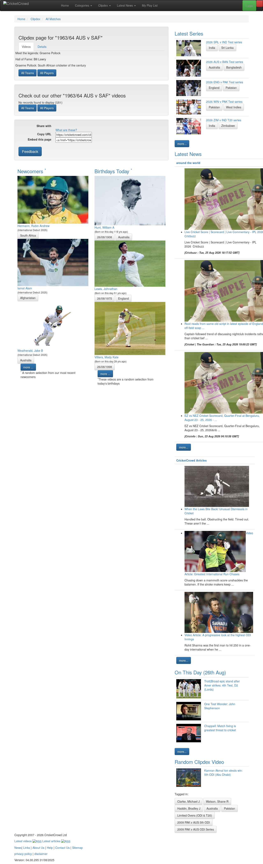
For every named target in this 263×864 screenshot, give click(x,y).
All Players (47, 73)
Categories (82, 5)
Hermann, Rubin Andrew (33, 226)
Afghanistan (28, 298)
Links (26, 848)
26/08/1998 (104, 367)
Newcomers (31, 171)
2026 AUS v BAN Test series (224, 62)
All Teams (27, 73)
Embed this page (39, 139)
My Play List (150, 5)
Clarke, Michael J (188, 801)
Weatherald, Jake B (30, 350)
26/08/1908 (104, 237)
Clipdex (103, 5)
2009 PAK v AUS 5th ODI (193, 822)
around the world (188, 163)
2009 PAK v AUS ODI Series (195, 829)
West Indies (233, 107)
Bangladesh (234, 67)
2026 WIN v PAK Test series (224, 102)
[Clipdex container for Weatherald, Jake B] (52, 324)
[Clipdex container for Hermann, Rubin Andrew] (52, 199)
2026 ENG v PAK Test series (224, 82)
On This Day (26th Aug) (200, 672)
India (212, 48)
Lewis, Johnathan (106, 289)
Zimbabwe (228, 126)
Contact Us (62, 848)
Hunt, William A (104, 227)
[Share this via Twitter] (64, 126)
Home (65, 5)
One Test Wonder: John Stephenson (219, 706)
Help (50, 848)
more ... (28, 367)
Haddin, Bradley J (188, 808)
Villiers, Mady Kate (107, 357)
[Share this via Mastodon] (95, 126)
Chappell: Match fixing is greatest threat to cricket (220, 728)
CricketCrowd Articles (191, 460)
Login (249, 5)
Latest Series (189, 33)
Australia (25, 360)
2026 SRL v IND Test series (224, 42)
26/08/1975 (104, 298)
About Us (38, 848)
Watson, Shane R (217, 801)
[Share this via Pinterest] (82, 126)
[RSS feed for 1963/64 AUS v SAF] (107, 126)
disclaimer (40, 854)
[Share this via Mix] (76, 126)
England (123, 298)
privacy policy (23, 854)
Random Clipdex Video (199, 761)
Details (42, 47)
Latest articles (51, 841)
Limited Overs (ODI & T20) (194, 815)
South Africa (28, 235)
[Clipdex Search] (259, 3)
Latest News (125, 5)
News (18, 848)
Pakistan (231, 88)
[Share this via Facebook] (58, 126)
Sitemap (77, 848)
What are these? (66, 130)
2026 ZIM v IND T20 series (223, 120)
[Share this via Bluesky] (89, 126)
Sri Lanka (227, 48)
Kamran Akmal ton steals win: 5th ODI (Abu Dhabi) (223, 772)
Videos (26, 47)
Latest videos (23, 841)
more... (182, 144)
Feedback (30, 151)
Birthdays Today (113, 171)
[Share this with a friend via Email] (101, 126)
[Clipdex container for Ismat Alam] (52, 262)
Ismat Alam (24, 288)
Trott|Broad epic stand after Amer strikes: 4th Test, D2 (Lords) (222, 685)
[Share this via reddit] (70, 126)
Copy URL (44, 134)
